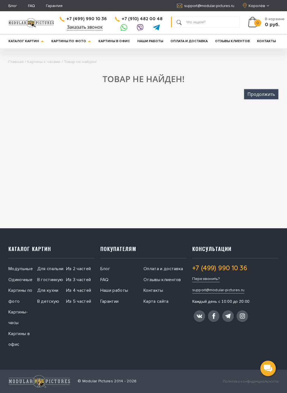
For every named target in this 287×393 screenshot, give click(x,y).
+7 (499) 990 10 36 (86, 19)
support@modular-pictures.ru (209, 5)
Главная (16, 61)
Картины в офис (114, 41)
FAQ (31, 5)
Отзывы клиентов (232, 41)
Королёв (257, 5)
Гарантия (54, 5)
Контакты (266, 41)
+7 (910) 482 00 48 (142, 19)
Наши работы (150, 41)
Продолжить (261, 94)
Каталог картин (23, 41)
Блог (12, 5)
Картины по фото (68, 41)
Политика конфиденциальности (251, 381)
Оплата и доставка (189, 41)
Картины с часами (43, 61)
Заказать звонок (85, 27)
